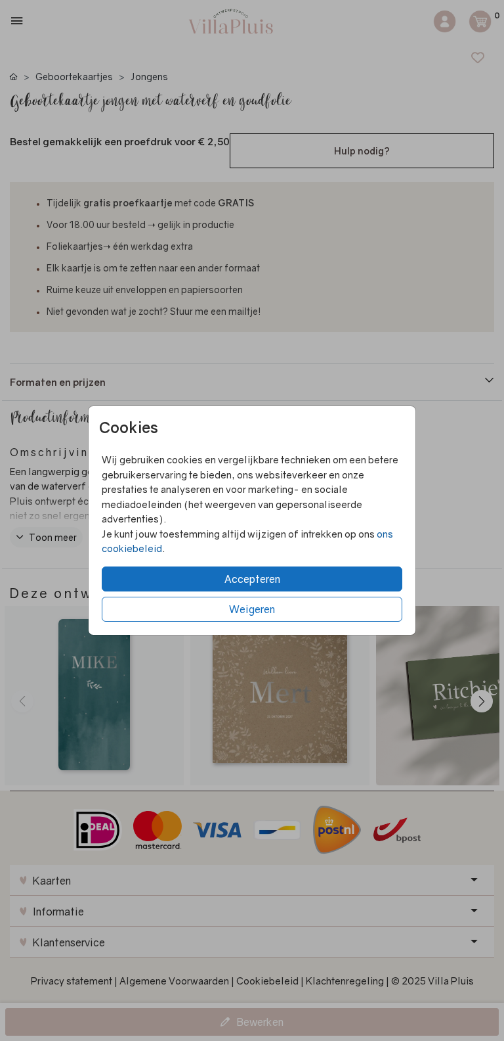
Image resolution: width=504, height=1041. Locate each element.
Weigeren (252, 609)
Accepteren (252, 579)
